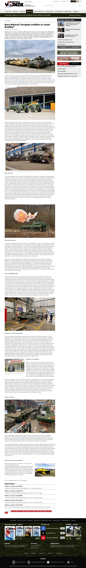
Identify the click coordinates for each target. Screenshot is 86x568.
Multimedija (68, 11)
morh (36, 511)
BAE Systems (13, 511)
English (54, 1)
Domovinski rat (59, 11)
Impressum (41, 553)
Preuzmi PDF (75, 47)
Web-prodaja (59, 553)
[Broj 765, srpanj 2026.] (28, 531)
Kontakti (26, 553)
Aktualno (15, 11)
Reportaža (29, 11)
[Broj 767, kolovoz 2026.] (10, 533)
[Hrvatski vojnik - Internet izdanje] (21, 4)
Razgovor (22, 11)
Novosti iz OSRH (22, 520)
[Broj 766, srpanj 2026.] (20, 531)
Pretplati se (50, 553)
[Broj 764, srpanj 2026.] (36, 531)
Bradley (25, 511)
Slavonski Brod (48, 511)
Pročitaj (63, 47)
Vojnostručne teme (39, 11)
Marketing (33, 553)
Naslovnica (8, 11)
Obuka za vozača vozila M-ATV (14, 491)
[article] (69, 24)
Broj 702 (23, 15)
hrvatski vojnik (31, 511)
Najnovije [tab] (75, 63)
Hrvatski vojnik (8, 15)
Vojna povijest (49, 11)
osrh (40, 511)
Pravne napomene (73, 566)
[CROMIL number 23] (69, 531)
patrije (43, 511)
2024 (19, 15)
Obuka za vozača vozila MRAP (14, 486)
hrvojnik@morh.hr (37, 545)
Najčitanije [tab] (63, 63)
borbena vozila (20, 511)
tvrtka (6, 512)
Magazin (75, 11)
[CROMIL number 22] (77, 531)
